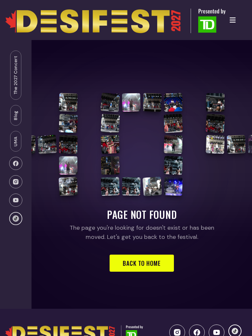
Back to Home (142, 263)
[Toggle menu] (232, 20)
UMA (15, 141)
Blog (15, 115)
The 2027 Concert (15, 75)
